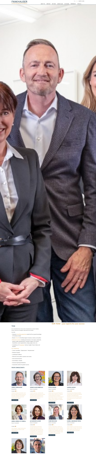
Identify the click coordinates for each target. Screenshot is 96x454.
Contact (79, 3)
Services (48, 3)
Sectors (54, 3)
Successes (66, 3)
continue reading (15, 400)
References (73, 3)
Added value (60, 3)
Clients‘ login (81, 1)
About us (43, 3)
